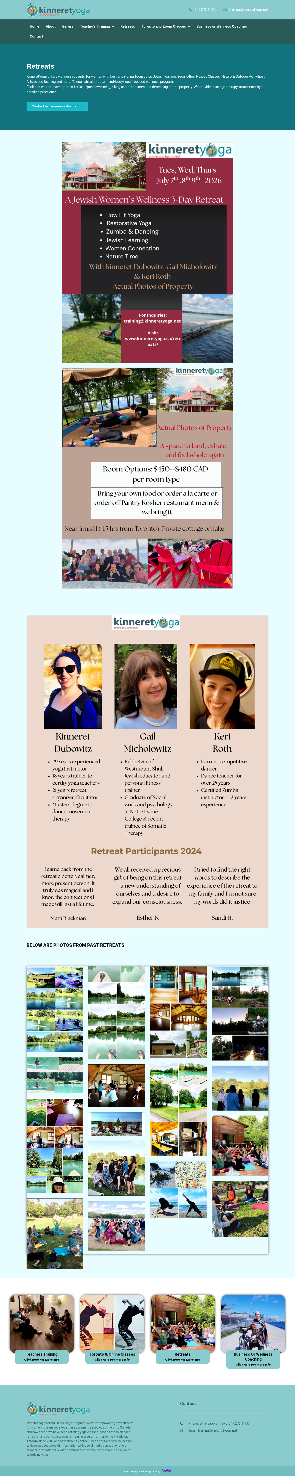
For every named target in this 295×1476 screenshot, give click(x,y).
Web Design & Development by (142, 1471)
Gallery (67, 26)
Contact (36, 36)
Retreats (128, 26)
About (51, 26)
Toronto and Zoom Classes (163, 26)
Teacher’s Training (95, 26)
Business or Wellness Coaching (222, 26)
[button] (97, 26)
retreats (183, 1354)
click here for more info (41, 1359)
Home (34, 26)
